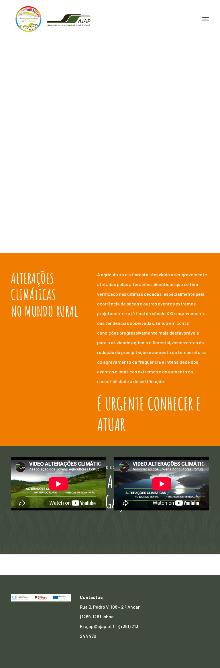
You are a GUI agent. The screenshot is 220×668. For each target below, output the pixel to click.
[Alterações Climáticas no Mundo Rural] (54, 18)
